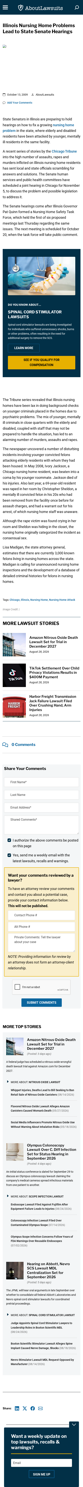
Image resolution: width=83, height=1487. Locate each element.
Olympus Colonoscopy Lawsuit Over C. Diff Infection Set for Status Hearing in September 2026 (51, 1152)
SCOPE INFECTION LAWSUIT (46, 1196)
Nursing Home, (39, 599)
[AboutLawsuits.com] (40, 7)
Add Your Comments (19, 102)
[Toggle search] (76, 7)
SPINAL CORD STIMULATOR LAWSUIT (52, 1315)
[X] (25, 1408)
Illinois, (25, 599)
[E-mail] (40, 1408)
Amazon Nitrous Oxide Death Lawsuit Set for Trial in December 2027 (53, 642)
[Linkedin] (17, 1408)
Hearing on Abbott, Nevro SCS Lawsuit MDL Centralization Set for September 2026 (48, 1270)
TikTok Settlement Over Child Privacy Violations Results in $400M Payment (54, 672)
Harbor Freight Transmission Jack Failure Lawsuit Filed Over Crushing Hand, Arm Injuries (52, 703)
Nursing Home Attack (62, 599)
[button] (41, 362)
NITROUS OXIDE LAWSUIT (44, 1082)
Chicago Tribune (64, 151)
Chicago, (15, 599)
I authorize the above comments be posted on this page (45, 843)
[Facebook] (32, 1408)
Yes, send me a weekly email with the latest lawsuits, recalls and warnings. (41, 858)
